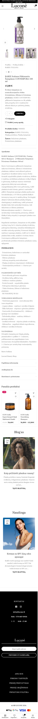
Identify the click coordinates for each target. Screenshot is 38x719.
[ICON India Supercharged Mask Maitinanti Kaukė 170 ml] (10, 401)
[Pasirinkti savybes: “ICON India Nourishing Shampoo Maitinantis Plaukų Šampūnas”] (33, 393)
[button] (4, 29)
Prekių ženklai (18, 65)
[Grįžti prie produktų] (8, 72)
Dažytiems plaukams (18, 138)
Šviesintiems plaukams (13, 141)
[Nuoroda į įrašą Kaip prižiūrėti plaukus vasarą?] (19, 453)
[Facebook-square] (16, 607)
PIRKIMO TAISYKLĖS (19, 678)
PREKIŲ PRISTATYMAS (19, 683)
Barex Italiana (7, 351)
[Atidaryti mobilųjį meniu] (3, 6)
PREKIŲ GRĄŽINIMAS (19, 687)
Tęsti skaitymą (19, 488)
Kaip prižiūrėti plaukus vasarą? (19, 473)
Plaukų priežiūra (11, 135)
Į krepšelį (19, 113)
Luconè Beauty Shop (9, 356)
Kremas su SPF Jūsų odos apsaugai (19, 555)
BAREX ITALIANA (11, 67)
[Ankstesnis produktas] (6, 72)
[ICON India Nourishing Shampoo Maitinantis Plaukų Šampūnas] (28, 401)
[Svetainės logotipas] (19, 6)
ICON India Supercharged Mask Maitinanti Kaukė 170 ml (10, 418)
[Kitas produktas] (11, 72)
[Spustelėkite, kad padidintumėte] (5, 42)
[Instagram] (21, 607)
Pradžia (8, 65)
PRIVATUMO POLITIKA (19, 692)
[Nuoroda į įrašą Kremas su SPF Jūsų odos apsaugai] (19, 534)
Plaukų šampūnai (24, 135)
